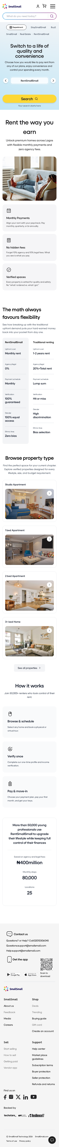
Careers (8, 1024)
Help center (38, 1048)
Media (7, 1018)
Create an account (43, 1030)
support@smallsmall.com (32, 945)
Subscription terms (42, 1065)
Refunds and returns (43, 1083)
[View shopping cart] (44, 6)
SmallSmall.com (41, 1136)
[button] (52, 6)
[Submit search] (52, 16)
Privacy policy (25, 1141)
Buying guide (39, 1018)
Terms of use (11, 1141)
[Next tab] (53, 80)
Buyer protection (41, 1071)
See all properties (27, 667)
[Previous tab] (5, 80)
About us (9, 1005)
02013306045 (41, 940)
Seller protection (41, 1077)
